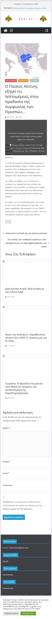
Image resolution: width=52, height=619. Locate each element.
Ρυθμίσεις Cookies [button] (11, 613)
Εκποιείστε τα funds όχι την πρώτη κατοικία (26, 233)
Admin (20, 117)
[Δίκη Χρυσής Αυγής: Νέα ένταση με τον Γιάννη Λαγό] (26, 261)
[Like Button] (8, 222)
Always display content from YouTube (27, 145)
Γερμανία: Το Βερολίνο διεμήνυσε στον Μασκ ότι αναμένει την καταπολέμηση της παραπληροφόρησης (24, 388)
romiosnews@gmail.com (18, 548)
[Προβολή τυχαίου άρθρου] (46, 30)
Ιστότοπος (7, 485)
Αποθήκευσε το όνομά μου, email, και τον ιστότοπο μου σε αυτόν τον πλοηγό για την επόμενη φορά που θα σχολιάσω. (22, 505)
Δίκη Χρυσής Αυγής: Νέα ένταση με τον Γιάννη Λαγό (24, 290)
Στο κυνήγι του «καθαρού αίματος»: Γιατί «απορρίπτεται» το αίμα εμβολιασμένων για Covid (25, 243)
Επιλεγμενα (34, 80)
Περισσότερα (8, 575)
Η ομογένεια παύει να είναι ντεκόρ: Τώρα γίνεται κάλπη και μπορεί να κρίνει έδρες (30, 8)
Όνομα (7, 461)
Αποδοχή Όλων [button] (28, 613)
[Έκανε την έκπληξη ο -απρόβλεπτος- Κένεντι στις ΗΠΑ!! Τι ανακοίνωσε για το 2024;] (26, 307)
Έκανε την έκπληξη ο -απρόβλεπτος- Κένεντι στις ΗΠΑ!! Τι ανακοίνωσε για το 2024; (26, 338)
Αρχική (5, 561)
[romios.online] (5, 30)
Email (6, 473)
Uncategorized (11, 80)
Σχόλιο (7, 428)
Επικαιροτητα (23, 80)
